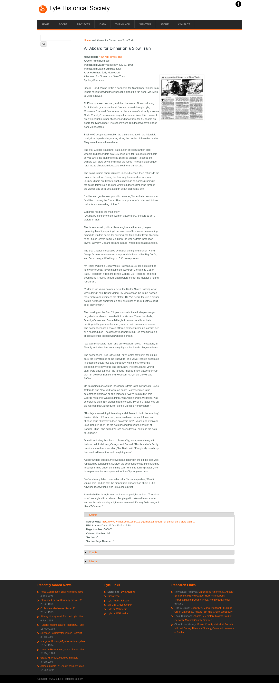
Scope (63, 24)
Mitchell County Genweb (198, 620)
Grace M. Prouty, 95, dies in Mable (59, 657)
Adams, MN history (203, 616)
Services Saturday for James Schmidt (61, 633)
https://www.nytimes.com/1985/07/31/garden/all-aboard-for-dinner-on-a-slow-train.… (148, 521)
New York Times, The (110, 56)
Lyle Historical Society (79, 8)
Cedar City (196, 608)
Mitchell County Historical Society (192, 628)
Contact (184, 24)
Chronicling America (210, 591)
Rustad (198, 611)
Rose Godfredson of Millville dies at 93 (61, 591)
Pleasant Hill (218, 608)
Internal (93, 561)
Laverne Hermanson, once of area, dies (62, 649)
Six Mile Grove (212, 611)
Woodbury (226, 611)
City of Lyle (113, 596)
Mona (206, 608)
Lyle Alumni (128, 591)
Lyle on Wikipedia (117, 609)
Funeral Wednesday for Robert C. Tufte (62, 624)
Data (102, 24)
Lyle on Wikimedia (117, 613)
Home (45, 24)
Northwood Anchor (220, 599)
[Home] (42, 12)
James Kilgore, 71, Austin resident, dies (62, 666)
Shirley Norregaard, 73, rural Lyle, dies (61, 616)
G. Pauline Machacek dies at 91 (58, 608)
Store (164, 24)
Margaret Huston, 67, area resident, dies (62, 641)
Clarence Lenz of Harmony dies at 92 (61, 600)
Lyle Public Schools (118, 600)
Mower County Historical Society (215, 624)
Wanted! (145, 24)
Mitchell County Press (196, 599)
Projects (83, 24)
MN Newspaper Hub (198, 595)
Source (93, 515)
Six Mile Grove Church (119, 604)
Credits (93, 552)
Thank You (122, 24)
